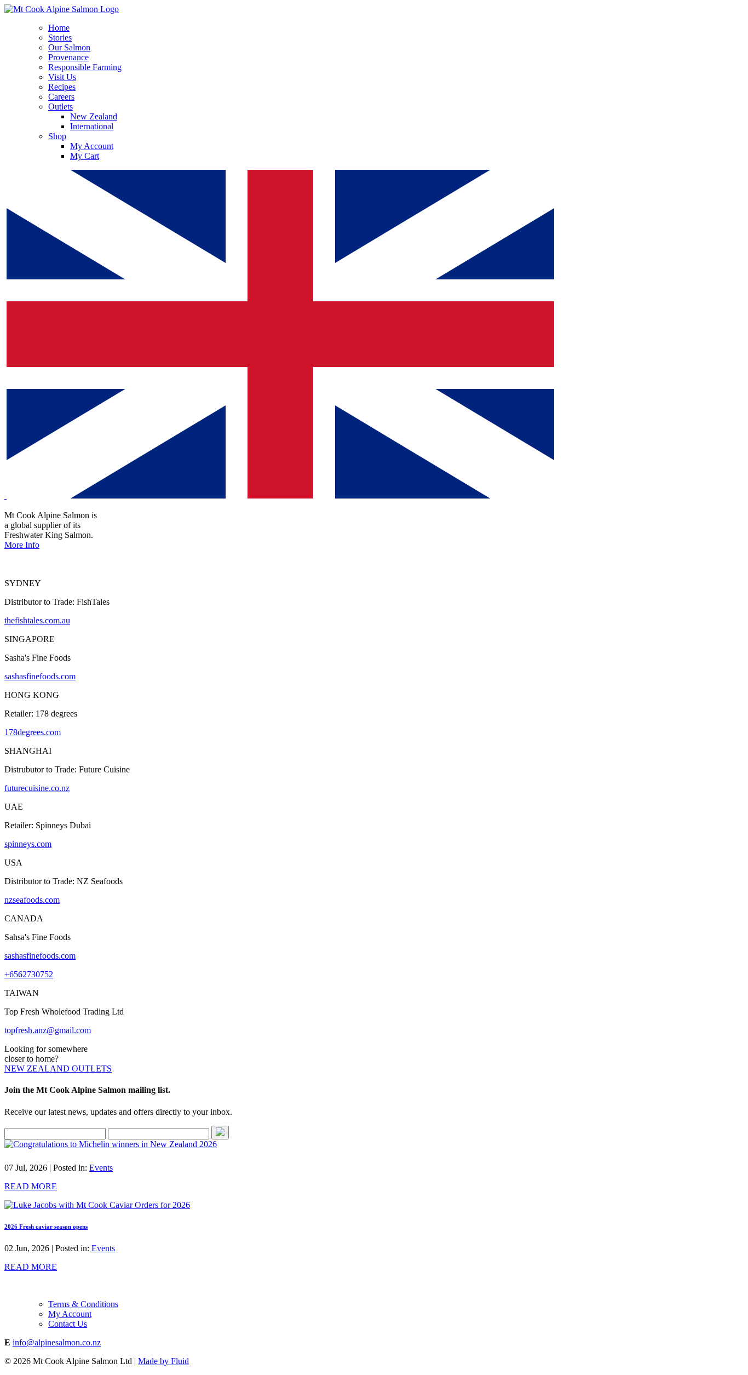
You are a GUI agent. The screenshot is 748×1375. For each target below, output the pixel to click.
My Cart (84, 156)
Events (101, 1167)
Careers (61, 96)
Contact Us (67, 1323)
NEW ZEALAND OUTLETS (58, 1068)
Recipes (62, 86)
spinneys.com (27, 844)
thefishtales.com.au (37, 620)
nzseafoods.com (32, 899)
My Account (91, 146)
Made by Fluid (163, 1361)
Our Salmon (69, 47)
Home (59, 27)
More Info (21, 544)
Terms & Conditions (83, 1304)
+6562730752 (28, 974)
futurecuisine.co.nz (37, 788)
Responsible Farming (85, 67)
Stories (60, 37)
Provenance (68, 57)
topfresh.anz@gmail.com (47, 1030)
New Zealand (93, 116)
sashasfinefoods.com (40, 676)
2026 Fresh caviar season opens (46, 1226)
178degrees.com (32, 732)
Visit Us (62, 77)
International (91, 126)
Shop (57, 136)
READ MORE (30, 1186)
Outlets (60, 106)
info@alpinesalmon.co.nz (57, 1342)
